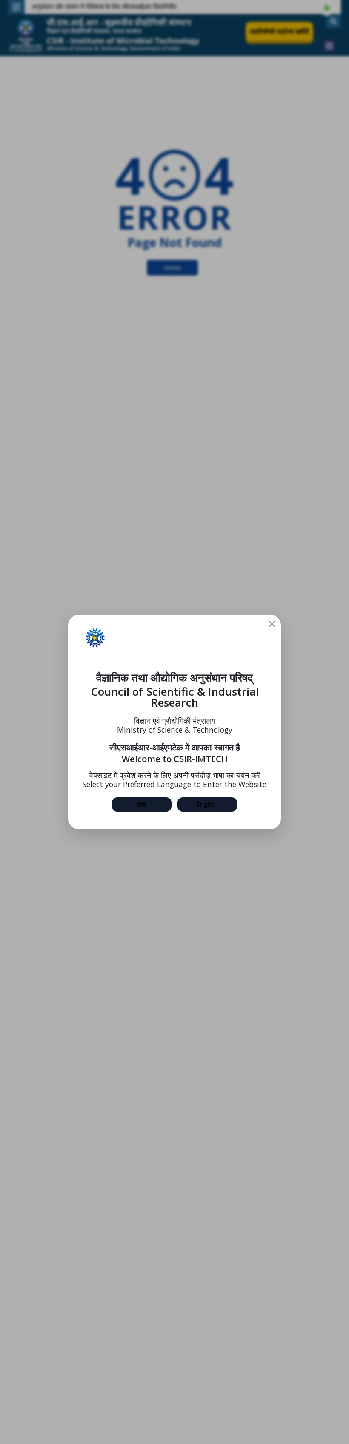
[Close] (272, 624)
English (207, 804)
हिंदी (141, 804)
